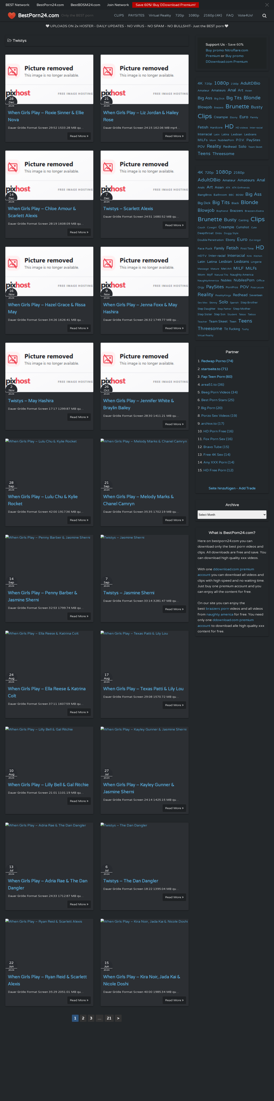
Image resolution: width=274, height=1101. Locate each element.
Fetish (203, 127)
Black (235, 203)
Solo (242, 146)
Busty (257, 107)
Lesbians (250, 134)
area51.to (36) (212, 384)
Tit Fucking (232, 329)
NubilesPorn (226, 140)
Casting (243, 220)
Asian (248, 90)
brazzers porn (217, 609)
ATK (228, 187)
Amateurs (218, 90)
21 (109, 1018)
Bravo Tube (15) (216, 447)
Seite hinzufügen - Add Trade (232, 488)
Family (254, 117)
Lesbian (236, 134)
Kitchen (258, 256)
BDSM (239, 194)
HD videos (242, 127)
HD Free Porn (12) (218, 470)
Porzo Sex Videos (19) (219, 416)
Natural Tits (221, 274)
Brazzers (218, 107)
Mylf (210, 274)
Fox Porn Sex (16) (217, 439)
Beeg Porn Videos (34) (219, 392)
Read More (78, 136)
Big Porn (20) (211, 408)
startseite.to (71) (214, 369)
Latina (225, 134)
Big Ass (205, 98)
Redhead (230, 147)
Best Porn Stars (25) (217, 400)
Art (240, 90)
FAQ (230, 15)
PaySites (253, 140)
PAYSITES (136, 15)
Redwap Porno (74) (217, 361)
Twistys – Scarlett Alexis (128, 208)
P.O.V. (240, 140)
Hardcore (216, 127)
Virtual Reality (160, 15)
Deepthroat (205, 233)
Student (232, 314)
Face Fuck (205, 248)
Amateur (203, 90)
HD (229, 126)
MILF (238, 268)
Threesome (223, 153)
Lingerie (256, 262)
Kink (249, 256)
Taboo (242, 314)
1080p (193, 15)
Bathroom (220, 195)
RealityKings (223, 295)
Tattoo (252, 314)
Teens (204, 153)
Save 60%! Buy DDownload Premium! (165, 5)
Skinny (213, 302)
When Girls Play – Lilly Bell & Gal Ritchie (48, 784)
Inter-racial (256, 127)
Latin (217, 134)
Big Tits (234, 98)
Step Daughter (207, 309)
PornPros (232, 287)
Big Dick (219, 98)
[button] (267, 4)
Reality (214, 146)
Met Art (226, 268)
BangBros (205, 195)
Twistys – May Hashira (31, 400)
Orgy (201, 287)
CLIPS (119, 15)
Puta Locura (257, 287)
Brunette (237, 106)
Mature (215, 268)
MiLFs (251, 268)
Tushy (245, 329)
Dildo (218, 233)
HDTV (202, 256)
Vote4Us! (245, 15)
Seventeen (255, 295)
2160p (234, 83)
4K (200, 83)
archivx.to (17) (212, 423)
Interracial (205, 134)
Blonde (252, 98)
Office (260, 280)
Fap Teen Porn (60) (216, 377)
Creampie (221, 117)
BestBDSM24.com (85, 5)
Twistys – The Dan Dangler (130, 881)
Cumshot (242, 227)
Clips (205, 116)
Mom (213, 140)
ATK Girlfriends (241, 187)
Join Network (118, 5)
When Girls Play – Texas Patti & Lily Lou (143, 689)
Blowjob (205, 107)
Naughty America (241, 274)
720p (179, 15)
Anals (201, 187)
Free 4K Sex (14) (216, 455)
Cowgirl (212, 227)
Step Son (219, 314)
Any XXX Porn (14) (218, 462)
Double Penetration (211, 240)
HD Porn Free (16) (218, 431)
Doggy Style (231, 233)
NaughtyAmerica (208, 280)
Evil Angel (255, 240)
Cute (254, 227)
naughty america (219, 614)
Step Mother (241, 309)
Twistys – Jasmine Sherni (128, 593)
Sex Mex (202, 302)
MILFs (203, 140)
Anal (232, 90)
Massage (203, 268)
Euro (243, 116)
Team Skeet (255, 146)
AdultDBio (250, 83)
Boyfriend (222, 210)
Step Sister (205, 314)
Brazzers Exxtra (254, 210)
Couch (201, 227)
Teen (232, 321)
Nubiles (226, 280)
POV (201, 147)
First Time (247, 248)
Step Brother (249, 302)
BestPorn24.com (50, 5)
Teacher (202, 321)
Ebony (233, 117)
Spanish (234, 302)
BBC (231, 194)
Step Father (224, 308)
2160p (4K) (213, 15)
